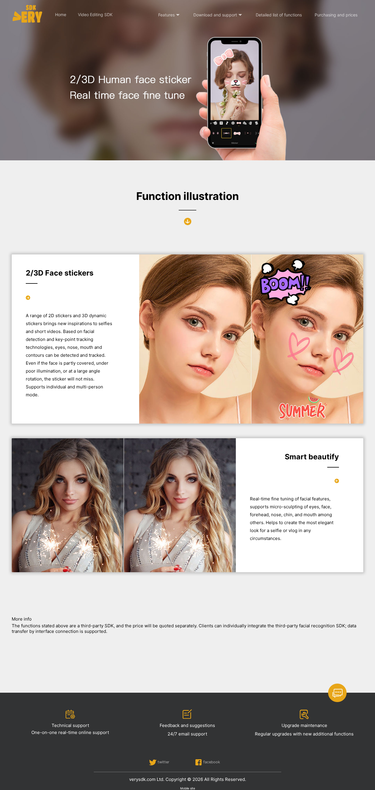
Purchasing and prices (336, 14)
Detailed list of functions (279, 14)
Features (166, 14)
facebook (211, 762)
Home (60, 14)
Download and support (215, 14)
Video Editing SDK (95, 14)
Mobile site (187, 788)
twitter (163, 762)
